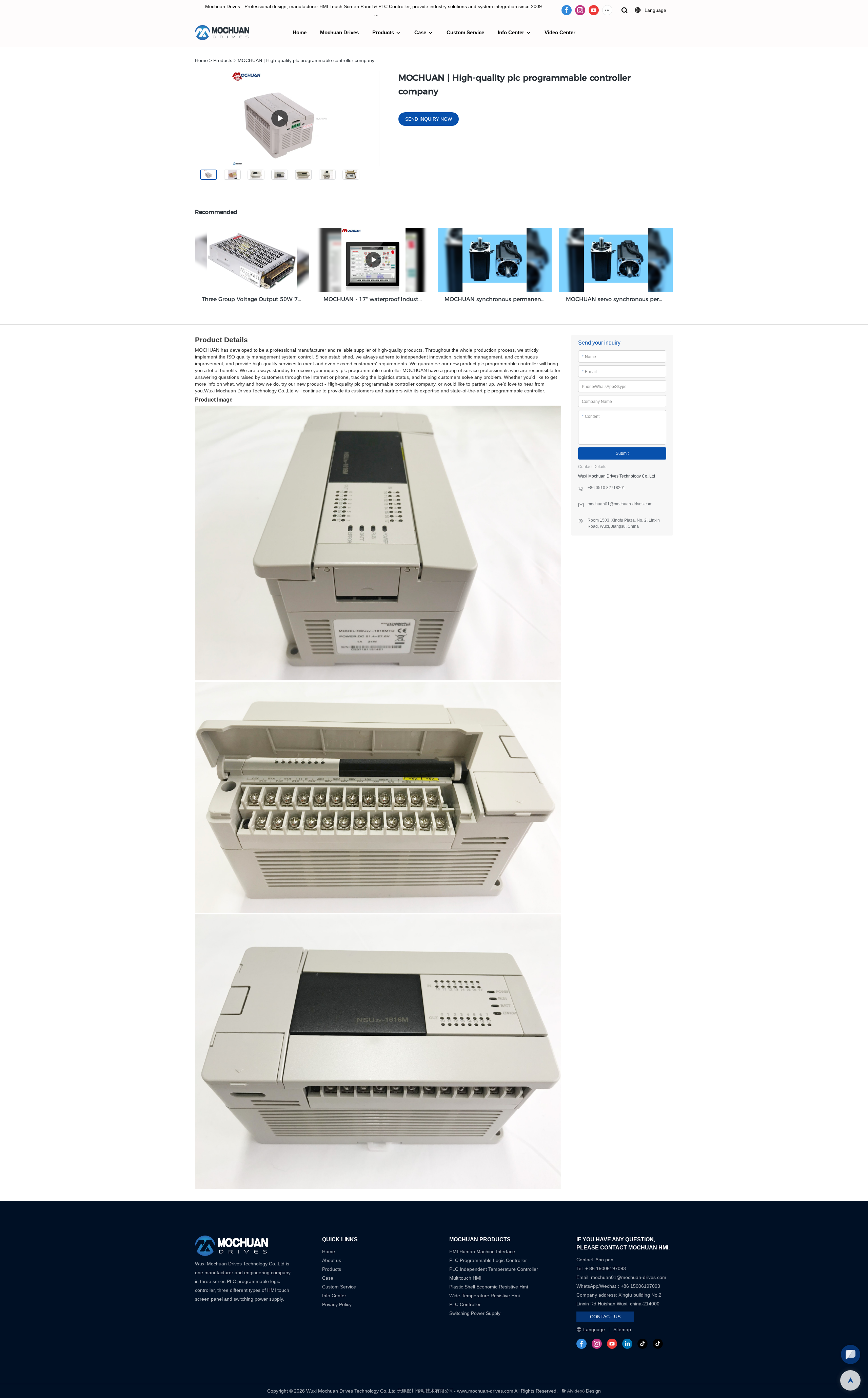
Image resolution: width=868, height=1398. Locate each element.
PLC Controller (465, 1304)
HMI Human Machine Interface (482, 1251)
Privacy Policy (337, 1304)
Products (383, 32)
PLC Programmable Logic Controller (488, 1260)
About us (331, 1260)
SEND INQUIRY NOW (428, 119)
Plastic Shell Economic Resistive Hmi (488, 1286)
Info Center (511, 32)
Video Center (560, 32)
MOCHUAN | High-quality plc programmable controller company (306, 60)
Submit (622, 453)
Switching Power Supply (474, 1313)
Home (300, 32)
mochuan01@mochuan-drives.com (628, 1277)
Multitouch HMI (465, 1278)
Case (420, 32)
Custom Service (465, 32)
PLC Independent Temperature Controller (493, 1269)
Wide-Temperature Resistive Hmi (485, 1295)
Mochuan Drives (339, 32)
